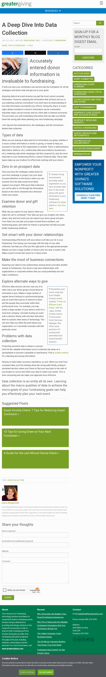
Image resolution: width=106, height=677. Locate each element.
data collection (16, 480)
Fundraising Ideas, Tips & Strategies (87, 93)
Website (5, 551)
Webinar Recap (82, 154)
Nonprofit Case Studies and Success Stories (87, 113)
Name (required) (8, 531)
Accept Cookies (45, 672)
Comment (6, 561)
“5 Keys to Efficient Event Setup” (57, 304)
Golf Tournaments (84, 107)
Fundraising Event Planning (84, 85)
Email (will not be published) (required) (17, 541)
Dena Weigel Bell (32, 40)
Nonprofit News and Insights (85, 121)
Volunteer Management (87, 148)
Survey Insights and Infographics (85, 134)
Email (77, 47)
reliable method (61, 353)
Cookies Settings (27, 672)
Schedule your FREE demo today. (88, 196)
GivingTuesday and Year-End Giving (88, 100)
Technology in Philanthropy (82, 142)
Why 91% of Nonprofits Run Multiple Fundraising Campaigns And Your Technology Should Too (52, 625)
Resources (52, 10)
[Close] (102, 658)
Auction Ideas (82, 73)
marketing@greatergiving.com (90, 614)
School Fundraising (85, 128)
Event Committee (83, 79)
